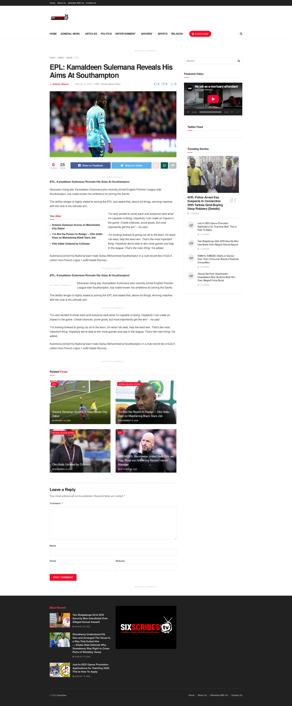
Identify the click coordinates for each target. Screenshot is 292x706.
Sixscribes (61, 695)
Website (120, 561)
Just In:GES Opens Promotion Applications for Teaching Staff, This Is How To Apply (217, 226)
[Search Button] (239, 60)
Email (53, 561)
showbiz (146, 33)
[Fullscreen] (238, 112)
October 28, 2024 (128, 469)
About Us (61, 2)
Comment (56, 503)
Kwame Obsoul (61, 84)
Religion (177, 33)
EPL (77, 57)
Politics (106, 33)
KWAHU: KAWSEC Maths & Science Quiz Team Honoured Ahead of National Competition (218, 259)
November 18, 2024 (129, 420)
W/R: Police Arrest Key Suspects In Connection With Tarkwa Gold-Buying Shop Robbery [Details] (205, 203)
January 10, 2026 (62, 420)
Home (52, 2)
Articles (91, 33)
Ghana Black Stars (110, 84)
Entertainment (125, 33)
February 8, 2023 (83, 84)
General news (70, 33)
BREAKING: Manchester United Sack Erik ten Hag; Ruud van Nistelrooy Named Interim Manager (146, 460)
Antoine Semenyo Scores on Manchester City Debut (76, 226)
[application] (213, 99)
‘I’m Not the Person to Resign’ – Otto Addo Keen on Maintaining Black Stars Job (77, 235)
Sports (162, 33)
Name (53, 545)
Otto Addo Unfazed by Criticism (71, 243)
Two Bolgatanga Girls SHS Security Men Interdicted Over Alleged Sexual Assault (218, 242)
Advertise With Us (76, 2)
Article (61, 57)
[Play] (188, 112)
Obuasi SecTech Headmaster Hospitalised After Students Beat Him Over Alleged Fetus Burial (216, 277)
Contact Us (91, 2)
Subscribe (201, 33)
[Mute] (232, 112)
